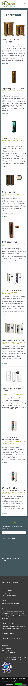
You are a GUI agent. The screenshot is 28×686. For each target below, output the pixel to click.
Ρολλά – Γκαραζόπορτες (8, 548)
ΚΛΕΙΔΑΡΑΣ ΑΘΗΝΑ (6, 544)
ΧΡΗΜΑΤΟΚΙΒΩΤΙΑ (13, 44)
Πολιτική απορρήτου (6, 593)
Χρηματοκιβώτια (6, 551)
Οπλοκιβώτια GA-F (9, 139)
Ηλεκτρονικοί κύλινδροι (7, 603)
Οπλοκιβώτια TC (8, 192)
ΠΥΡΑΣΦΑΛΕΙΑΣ (14, 292)
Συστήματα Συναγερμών (8, 553)
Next (14, 522)
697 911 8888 (6, 648)
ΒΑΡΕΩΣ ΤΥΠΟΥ (5, 292)
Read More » (5, 63)
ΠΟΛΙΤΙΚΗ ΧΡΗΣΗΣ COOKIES (8, 595)
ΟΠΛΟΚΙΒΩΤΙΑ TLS (9, 242)
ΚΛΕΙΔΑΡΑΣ (4, 541)
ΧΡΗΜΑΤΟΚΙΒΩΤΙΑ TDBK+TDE (14, 290)
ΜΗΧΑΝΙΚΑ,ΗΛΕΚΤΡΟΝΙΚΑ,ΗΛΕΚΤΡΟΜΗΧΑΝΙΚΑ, (13, 342)
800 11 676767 (6, 650)
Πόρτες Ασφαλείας (6, 546)
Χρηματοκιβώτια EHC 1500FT (13, 89)
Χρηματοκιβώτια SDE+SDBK (13, 340)
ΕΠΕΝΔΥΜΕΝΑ (5, 44)
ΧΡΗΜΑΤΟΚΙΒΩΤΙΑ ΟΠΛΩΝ (17, 90)
